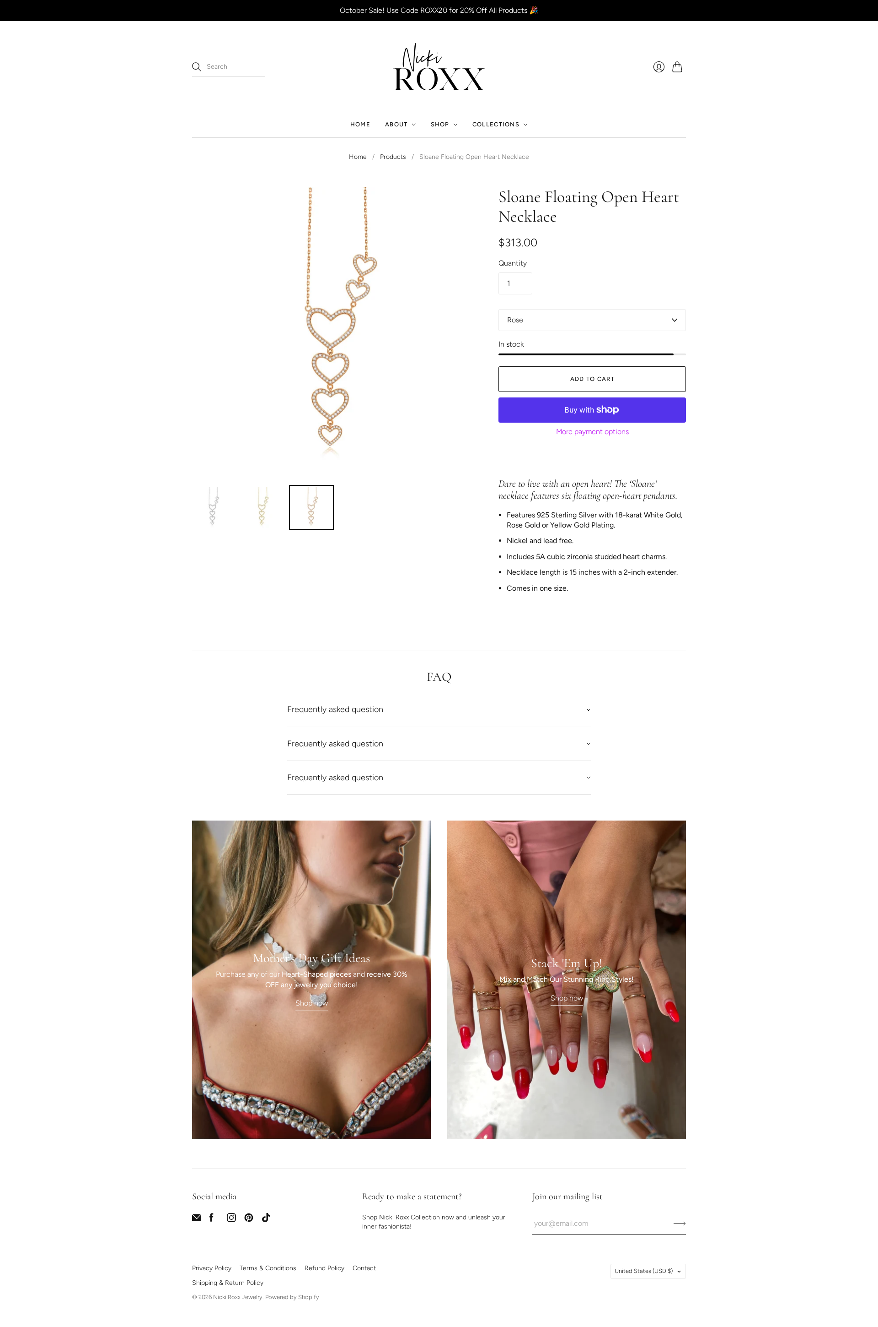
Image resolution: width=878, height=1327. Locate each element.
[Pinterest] (248, 1219)
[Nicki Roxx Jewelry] (439, 66)
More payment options (592, 431)
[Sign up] (680, 1223)
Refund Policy (324, 1268)
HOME (360, 124)
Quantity (512, 263)
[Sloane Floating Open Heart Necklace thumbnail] (212, 507)
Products (393, 157)
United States (644, 1270)
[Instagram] (231, 1219)
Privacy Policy (211, 1268)
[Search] (196, 66)
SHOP (440, 124)
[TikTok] (266, 1219)
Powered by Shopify (292, 1297)
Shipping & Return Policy (227, 1283)
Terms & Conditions (268, 1268)
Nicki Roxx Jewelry (237, 1297)
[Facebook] (211, 1219)
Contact (364, 1268)
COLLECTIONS (495, 124)
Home (358, 157)
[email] (196, 1219)
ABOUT (396, 124)
